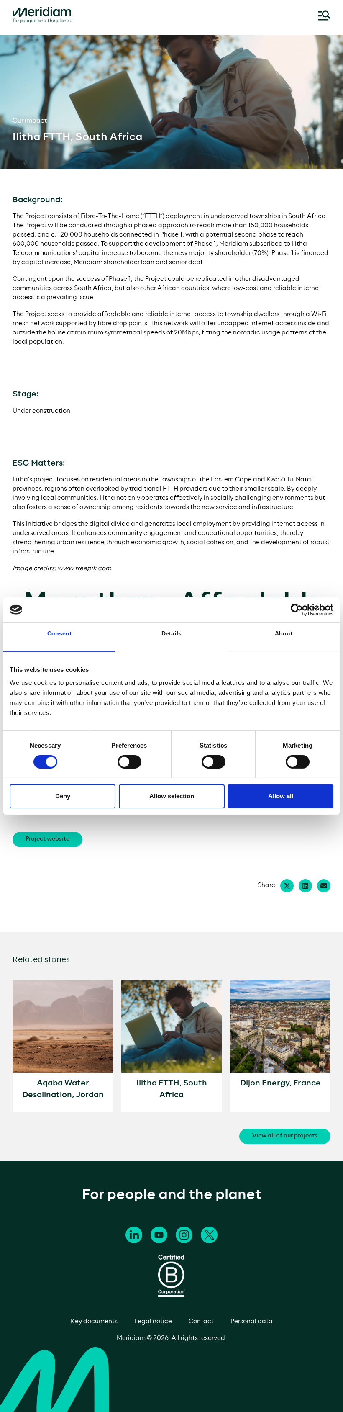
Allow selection (171, 796)
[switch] (129, 762)
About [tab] (284, 633)
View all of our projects (284, 1136)
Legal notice (153, 1321)
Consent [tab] (59, 633)
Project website (47, 839)
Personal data (251, 1321)
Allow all (280, 796)
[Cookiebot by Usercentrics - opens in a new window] (296, 609)
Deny (62, 796)
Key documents (94, 1321)
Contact (201, 1321)
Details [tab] (171, 633)
